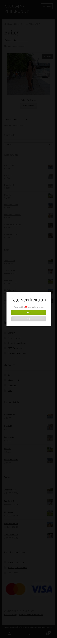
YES (28, 312)
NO (28, 319)
